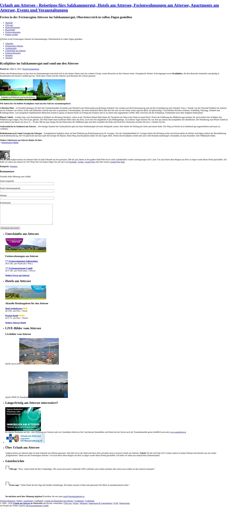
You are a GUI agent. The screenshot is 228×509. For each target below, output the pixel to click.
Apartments (28, 501)
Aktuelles (9, 43)
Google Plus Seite (117, 162)
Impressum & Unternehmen (100, 503)
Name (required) (7, 181)
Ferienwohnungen (12, 32)
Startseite (9, 23)
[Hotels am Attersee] (25, 299)
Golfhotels (38, 501)
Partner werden (11, 34)
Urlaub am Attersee (21, 503)
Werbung (83, 503)
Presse (75, 503)
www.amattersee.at (178, 432)
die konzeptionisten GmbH (37, 506)
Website (3, 195)
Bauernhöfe (10, 30)
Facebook (72, 162)
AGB (115, 503)
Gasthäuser (79, 501)
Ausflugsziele (11, 48)
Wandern (9, 55)
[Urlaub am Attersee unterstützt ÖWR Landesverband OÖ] (25, 442)
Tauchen (8, 58)
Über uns (9, 25)
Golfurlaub (89, 501)
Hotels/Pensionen (12, 27)
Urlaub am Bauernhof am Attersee (59, 501)
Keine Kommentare (31, 69)
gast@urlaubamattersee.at (73, 496)
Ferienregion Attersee (14, 46)
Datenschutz (124, 503)
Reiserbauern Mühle (10, 142)
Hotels (19, 501)
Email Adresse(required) (10, 188)
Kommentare (5, 203)
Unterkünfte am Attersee (15, 51)
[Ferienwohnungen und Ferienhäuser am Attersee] (25, 251)
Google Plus (90, 162)
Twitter (81, 162)
